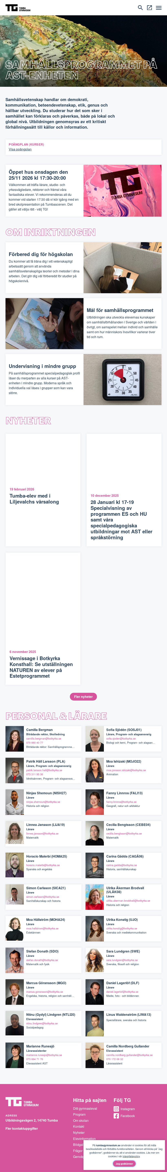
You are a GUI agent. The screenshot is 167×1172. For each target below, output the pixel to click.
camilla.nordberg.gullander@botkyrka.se (129, 1055)
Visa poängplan (20, 149)
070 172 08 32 (114, 1059)
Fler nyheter (83, 696)
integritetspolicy (131, 1156)
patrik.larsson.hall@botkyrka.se (44, 770)
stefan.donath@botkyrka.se (42, 960)
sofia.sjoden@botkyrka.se (121, 738)
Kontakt (78, 1126)
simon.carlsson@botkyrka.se (42, 897)
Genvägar (80, 1156)
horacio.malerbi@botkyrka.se (43, 865)
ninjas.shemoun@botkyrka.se (43, 802)
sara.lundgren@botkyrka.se (122, 960)
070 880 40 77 (34, 742)
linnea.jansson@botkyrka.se (42, 833)
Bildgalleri (80, 1144)
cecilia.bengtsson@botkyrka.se (124, 833)
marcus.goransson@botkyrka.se (44, 992)
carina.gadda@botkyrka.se (121, 865)
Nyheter (79, 1132)
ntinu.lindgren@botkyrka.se (42, 1023)
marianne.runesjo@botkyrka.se (44, 1055)
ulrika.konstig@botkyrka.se (121, 928)
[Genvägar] (149, 7)
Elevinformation (84, 1138)
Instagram (128, 1108)
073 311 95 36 (34, 774)
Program (79, 1114)
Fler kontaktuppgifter (21, 1128)
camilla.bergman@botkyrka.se (43, 738)
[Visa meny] (159, 7)
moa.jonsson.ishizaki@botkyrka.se (126, 770)
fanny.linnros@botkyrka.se (121, 802)
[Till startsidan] (17, 7)
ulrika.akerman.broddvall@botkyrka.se (128, 900)
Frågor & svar (82, 1150)
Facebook (128, 1115)
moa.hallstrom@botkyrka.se (42, 928)
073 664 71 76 (34, 1059)
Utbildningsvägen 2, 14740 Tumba (31, 1120)
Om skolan (81, 1120)
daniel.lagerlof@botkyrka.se (122, 992)
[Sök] (140, 7)
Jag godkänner (124, 1163)
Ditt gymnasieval (85, 1108)
